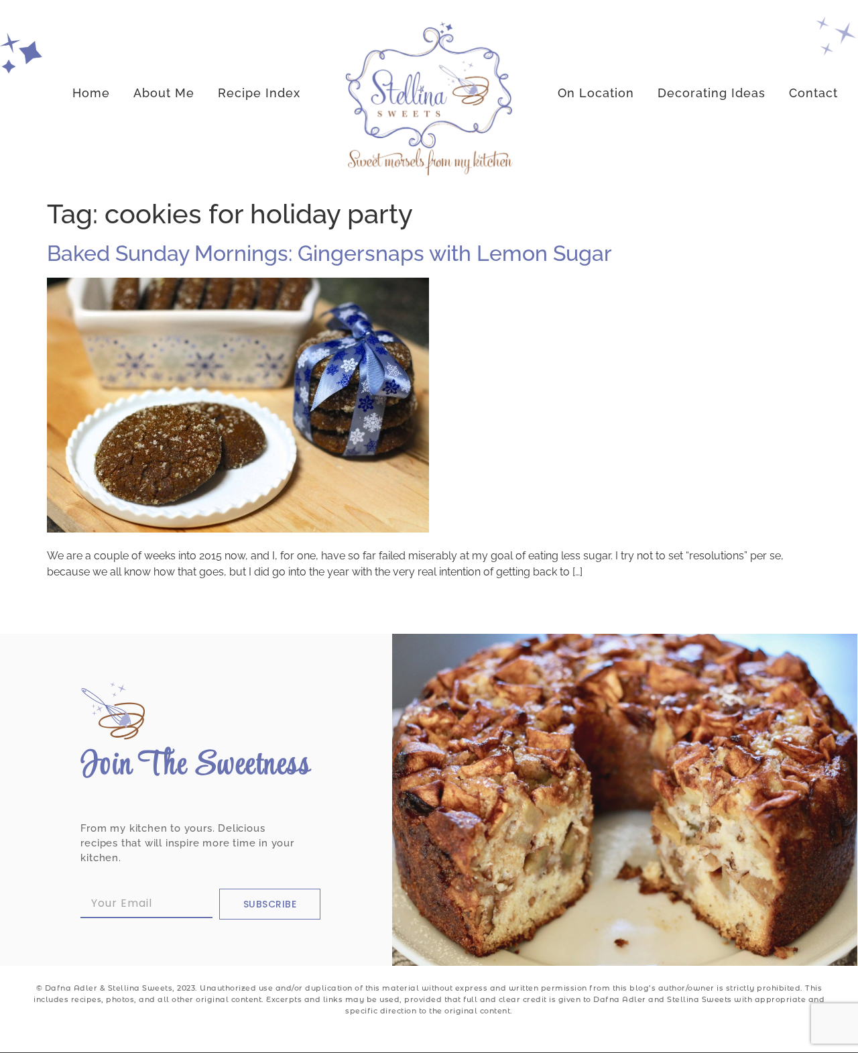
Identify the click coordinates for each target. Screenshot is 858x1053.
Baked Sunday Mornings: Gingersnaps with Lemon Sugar (329, 253)
